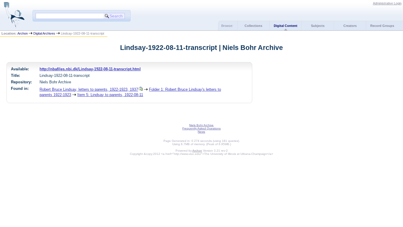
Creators (350, 25)
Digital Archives (44, 33)
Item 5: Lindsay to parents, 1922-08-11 (110, 95)
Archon (22, 33)
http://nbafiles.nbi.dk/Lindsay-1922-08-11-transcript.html (90, 69)
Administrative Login (387, 3)
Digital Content (285, 25)
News (201, 131)
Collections (253, 25)
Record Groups (382, 25)
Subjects (318, 25)
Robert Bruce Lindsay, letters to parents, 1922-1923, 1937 (89, 89)
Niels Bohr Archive (201, 125)
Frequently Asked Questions (201, 128)
